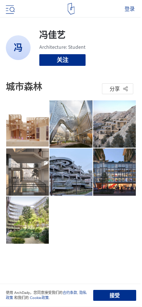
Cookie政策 (39, 298)
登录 (130, 8)
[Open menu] (9, 9)
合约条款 (70, 293)
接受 (115, 295)
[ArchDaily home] (71, 9)
